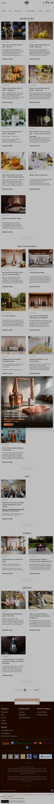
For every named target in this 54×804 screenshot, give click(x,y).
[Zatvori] (51, 378)
